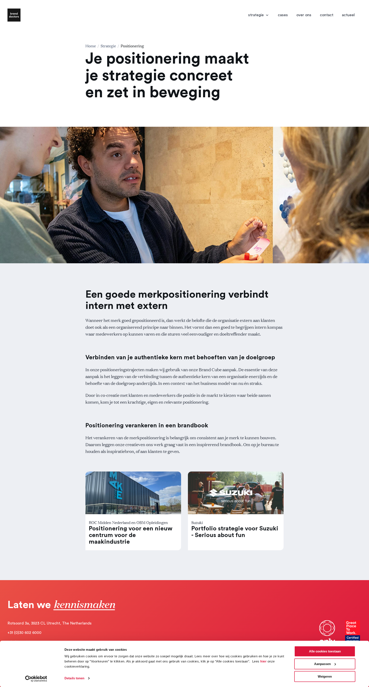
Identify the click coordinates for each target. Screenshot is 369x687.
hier (263, 661)
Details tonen (74, 678)
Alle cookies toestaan (325, 651)
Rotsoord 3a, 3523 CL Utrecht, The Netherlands (49, 623)
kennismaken (84, 604)
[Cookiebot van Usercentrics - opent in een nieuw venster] (36, 678)
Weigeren (325, 676)
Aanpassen (322, 664)
